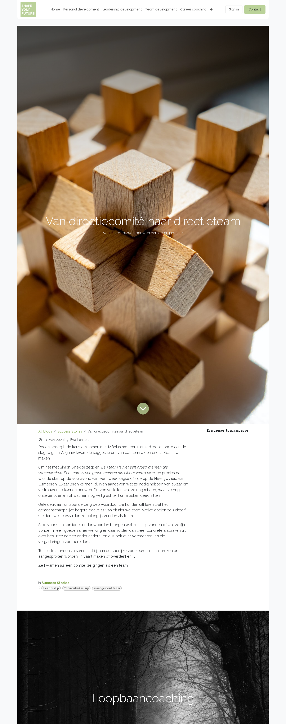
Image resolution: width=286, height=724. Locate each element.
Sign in (234, 9)
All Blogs (45, 431)
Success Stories (70, 431)
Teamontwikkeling (76, 588)
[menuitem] (55, 9)
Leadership (51, 588)
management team (107, 588)
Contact (255, 9)
